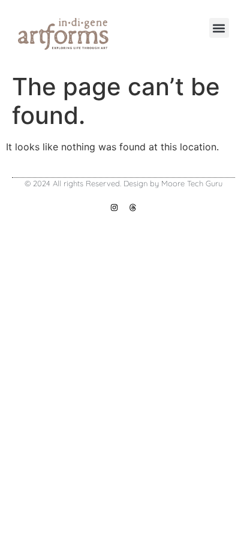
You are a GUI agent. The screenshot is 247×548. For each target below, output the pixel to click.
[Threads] (132, 207)
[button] (219, 28)
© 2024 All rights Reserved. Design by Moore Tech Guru (123, 183)
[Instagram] (114, 207)
